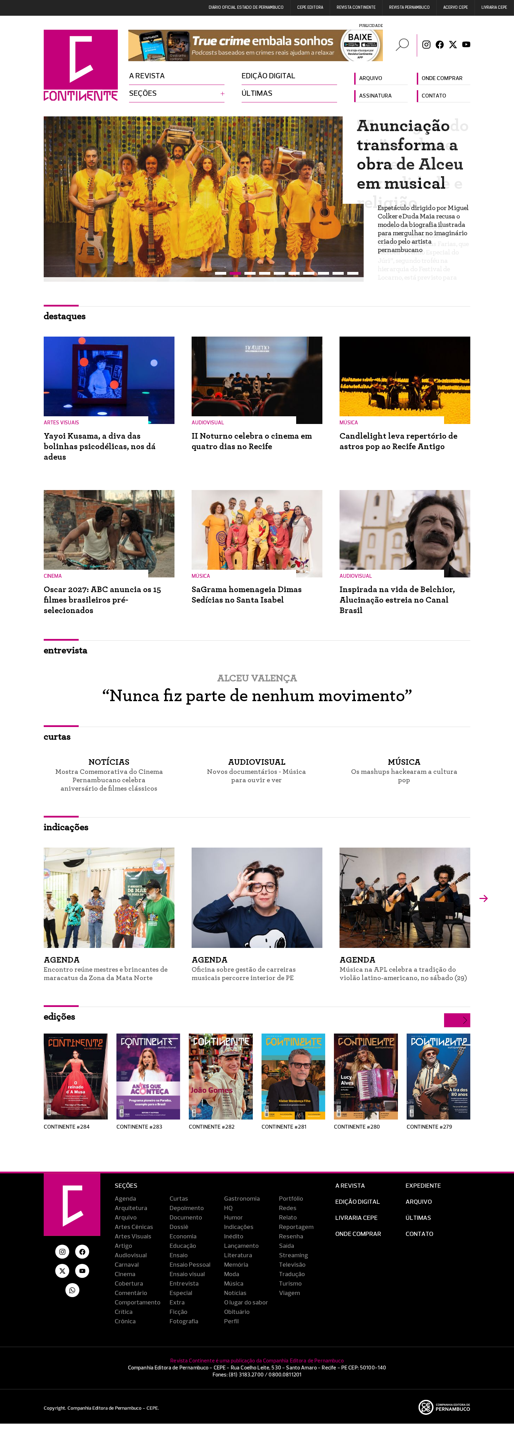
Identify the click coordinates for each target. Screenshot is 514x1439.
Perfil (231, 1317)
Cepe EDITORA (310, 8)
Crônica (125, 1317)
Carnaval (127, 1260)
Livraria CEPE (494, 8)
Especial (181, 1289)
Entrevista (184, 1279)
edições (59, 1012)
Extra (177, 1298)
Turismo (290, 1279)
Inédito (233, 1232)
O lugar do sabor (246, 1298)
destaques (65, 312)
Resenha (291, 1232)
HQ (228, 1204)
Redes (288, 1204)
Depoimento (187, 1204)
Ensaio (179, 1251)
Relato (288, 1213)
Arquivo (370, 78)
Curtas (179, 1194)
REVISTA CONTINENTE (356, 8)
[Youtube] (466, 45)
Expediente (423, 1181)
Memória (236, 1260)
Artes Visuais (133, 1232)
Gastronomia (242, 1194)
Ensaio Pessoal (190, 1260)
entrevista (65, 646)
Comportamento (137, 1298)
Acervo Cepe (455, 8)
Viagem (289, 1289)
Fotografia (184, 1317)
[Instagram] (426, 45)
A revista (147, 76)
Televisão (292, 1260)
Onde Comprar (358, 1229)
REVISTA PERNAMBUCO (409, 8)
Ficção (178, 1307)
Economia (183, 1232)
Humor (233, 1213)
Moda (231, 1270)
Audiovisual (131, 1251)
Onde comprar (442, 78)
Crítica (124, 1307)
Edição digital (268, 76)
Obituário (237, 1307)
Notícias (235, 1289)
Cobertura (129, 1279)
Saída (286, 1241)
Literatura (238, 1251)
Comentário (131, 1289)
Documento (186, 1213)
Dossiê (179, 1222)
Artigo (123, 1241)
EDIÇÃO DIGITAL (357, 1197)
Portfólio (291, 1194)
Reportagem (296, 1222)
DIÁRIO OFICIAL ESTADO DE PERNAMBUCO (246, 8)
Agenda (125, 1194)
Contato (434, 96)
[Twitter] (453, 45)
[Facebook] (440, 45)
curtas (57, 732)
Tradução (292, 1270)
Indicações (239, 1222)
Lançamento (241, 1241)
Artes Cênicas (134, 1222)
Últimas (257, 94)
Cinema (125, 1270)
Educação (183, 1241)
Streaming (293, 1251)
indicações (66, 823)
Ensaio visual (187, 1270)
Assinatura (375, 96)
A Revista (350, 1181)
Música (233, 1279)
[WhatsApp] (72, 1286)
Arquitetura (131, 1204)
